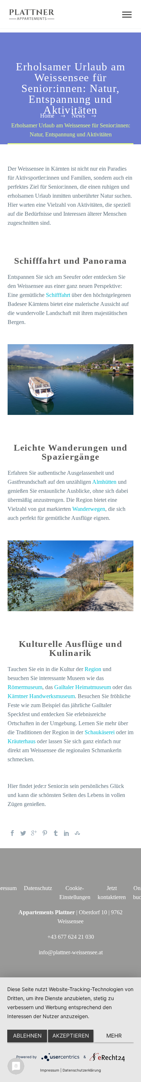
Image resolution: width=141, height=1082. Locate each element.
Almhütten (104, 482)
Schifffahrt (58, 295)
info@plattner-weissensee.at (71, 952)
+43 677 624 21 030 (70, 937)
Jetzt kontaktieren (112, 892)
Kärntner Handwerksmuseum (41, 696)
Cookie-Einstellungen (74, 892)
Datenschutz (38, 888)
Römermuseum (25, 687)
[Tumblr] (56, 833)
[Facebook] (12, 833)
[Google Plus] (34, 833)
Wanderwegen (88, 509)
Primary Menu (126, 14)
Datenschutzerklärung (82, 1070)
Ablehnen (27, 1035)
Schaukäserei (100, 732)
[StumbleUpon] (77, 833)
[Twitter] (23, 833)
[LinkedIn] (66, 833)
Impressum (49, 1070)
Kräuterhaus (21, 741)
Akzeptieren (70, 1035)
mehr (114, 1035)
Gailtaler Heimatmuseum (82, 687)
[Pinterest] (45, 833)
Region (93, 669)
